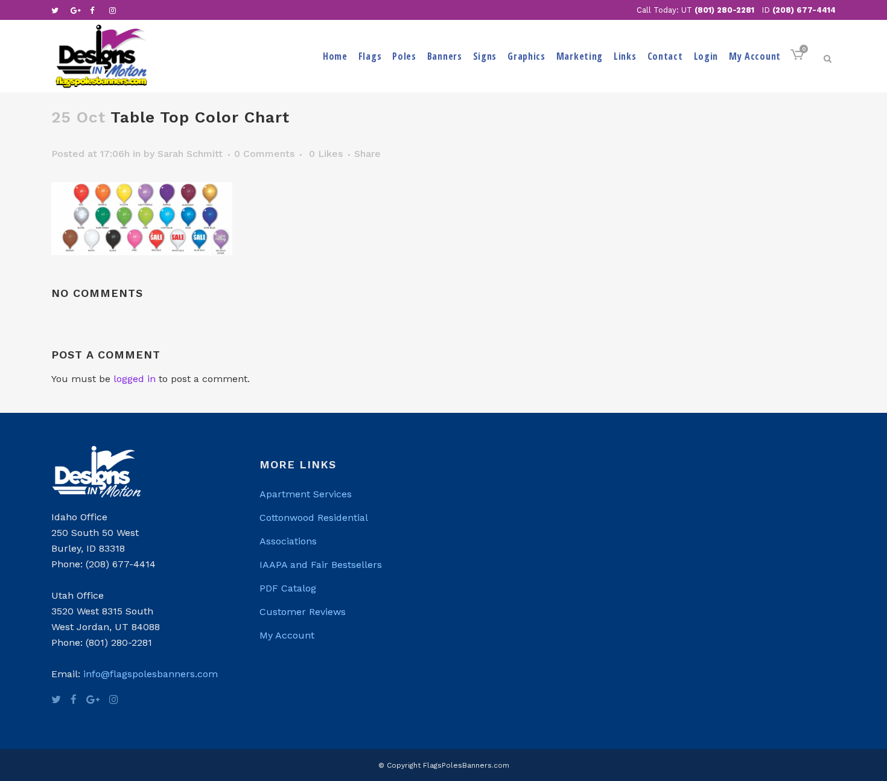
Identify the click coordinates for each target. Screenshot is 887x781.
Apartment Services (305, 494)
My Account (286, 635)
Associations (288, 541)
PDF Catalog (287, 588)
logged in (134, 378)
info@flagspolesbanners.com (150, 674)
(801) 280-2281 (724, 9)
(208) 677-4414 (804, 9)
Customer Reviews (302, 611)
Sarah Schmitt (190, 153)
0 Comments (264, 153)
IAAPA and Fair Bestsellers (320, 564)
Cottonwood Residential (313, 517)
